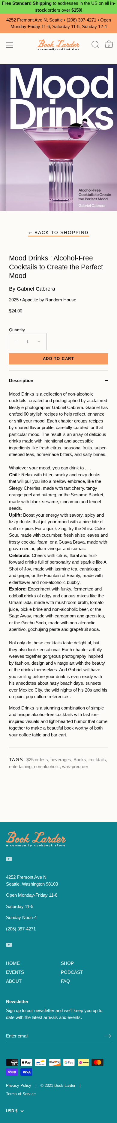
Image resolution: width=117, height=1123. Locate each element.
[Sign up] (108, 1036)
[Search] (95, 44)
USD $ (11, 1111)
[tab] (58, 569)
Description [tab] (21, 380)
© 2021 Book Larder (57, 1085)
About (14, 981)
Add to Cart (58, 358)
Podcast (72, 972)
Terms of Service (21, 1094)
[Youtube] (9, 858)
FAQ (65, 981)
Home (13, 963)
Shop (67, 963)
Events (15, 972)
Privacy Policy (18, 1085)
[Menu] (9, 45)
